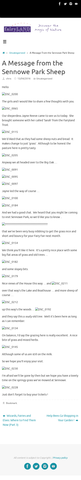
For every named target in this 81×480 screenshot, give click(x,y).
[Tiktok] (76, 3)
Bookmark (11, 403)
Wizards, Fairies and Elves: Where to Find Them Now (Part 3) (19, 420)
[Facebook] (60, 3)
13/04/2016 (23, 78)
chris (8, 78)
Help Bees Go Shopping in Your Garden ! (62, 418)
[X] (65, 3)
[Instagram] (71, 3)
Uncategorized (17, 52)
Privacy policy (60, 457)
